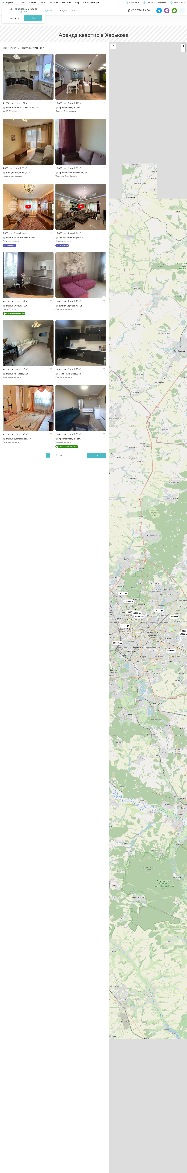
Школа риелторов (91, 3)
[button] (132, 2)
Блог (43, 3)
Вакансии (53, 3)
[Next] (96, 455)
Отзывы (32, 3)
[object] (28, 109)
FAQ (77, 3)
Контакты (66, 3)
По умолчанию (32, 48)
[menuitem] (46, 10)
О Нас (22, 3)
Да (33, 18)
